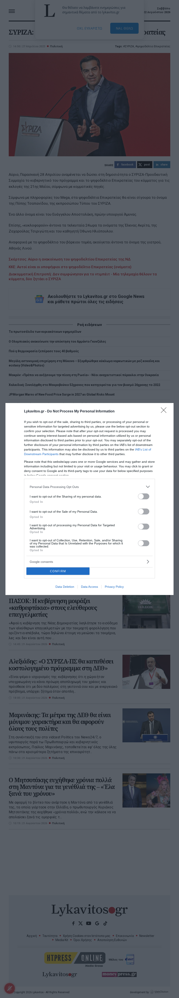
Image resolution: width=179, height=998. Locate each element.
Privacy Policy (114, 586)
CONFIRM (58, 571)
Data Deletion (64, 586)
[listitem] (89, 486)
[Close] (165, 411)
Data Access (89, 586)
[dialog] (89, 499)
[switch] (143, 496)
